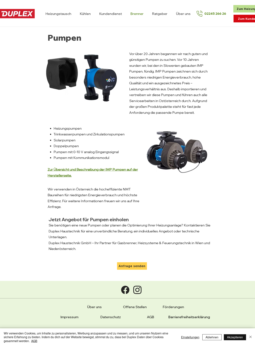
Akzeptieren (235, 337)
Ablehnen (212, 337)
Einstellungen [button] (190, 337)
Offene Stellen (135, 307)
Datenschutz (110, 317)
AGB (150, 317)
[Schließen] (250, 337)
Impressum (69, 317)
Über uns (94, 307)
